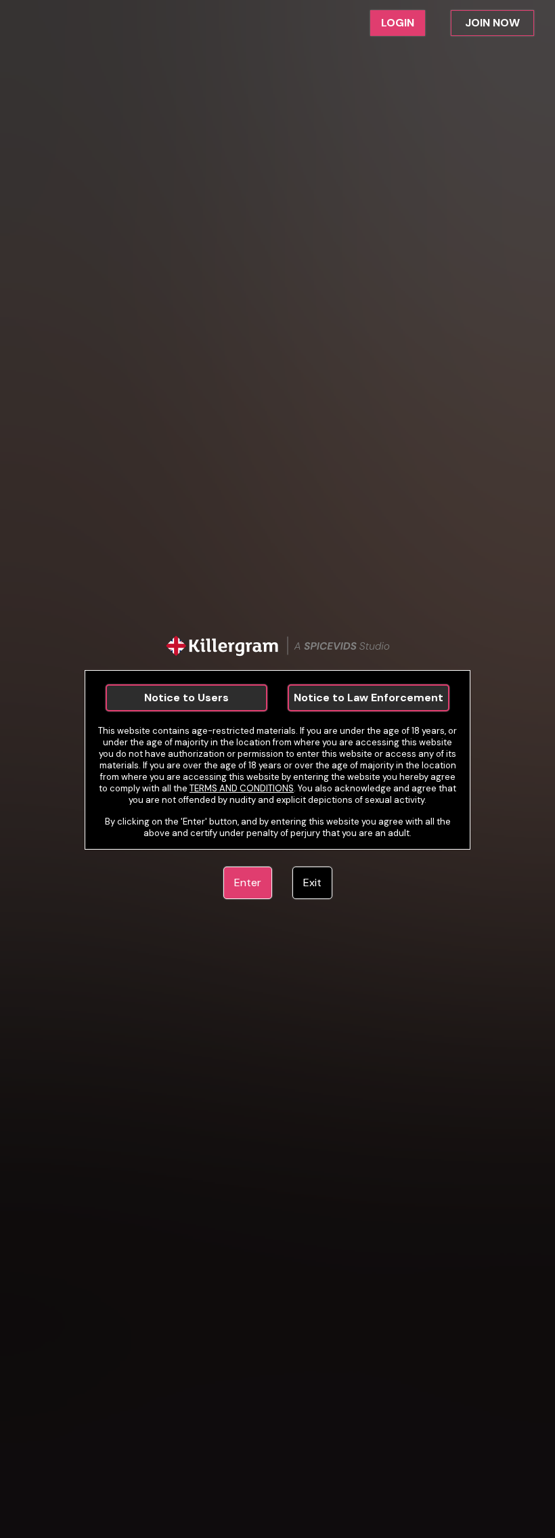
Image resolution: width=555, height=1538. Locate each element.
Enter (247, 882)
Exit (312, 882)
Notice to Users (186, 697)
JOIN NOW (492, 23)
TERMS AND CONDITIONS (242, 788)
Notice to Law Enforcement (368, 697)
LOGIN (397, 23)
